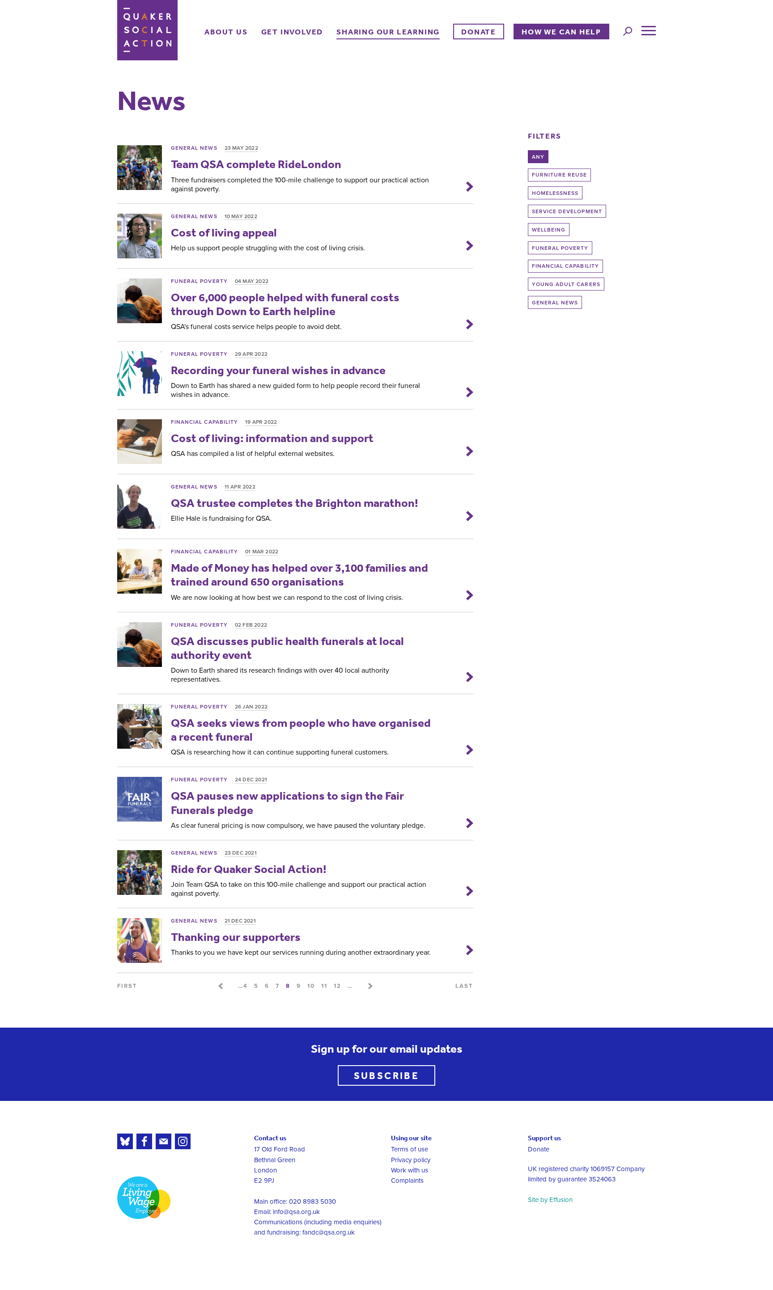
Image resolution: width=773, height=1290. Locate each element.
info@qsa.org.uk (296, 1212)
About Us (225, 31)
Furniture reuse (559, 175)
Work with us (409, 1170)
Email (163, 1141)
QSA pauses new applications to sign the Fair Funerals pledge (287, 802)
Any (538, 157)
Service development (567, 211)
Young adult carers (566, 284)
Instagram (183, 1141)
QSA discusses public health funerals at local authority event (287, 648)
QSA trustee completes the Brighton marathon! (294, 503)
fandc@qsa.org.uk (328, 1232)
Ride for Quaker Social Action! (249, 869)
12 (337, 986)
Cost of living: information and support (272, 438)
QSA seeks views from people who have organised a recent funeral (301, 729)
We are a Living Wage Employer (144, 1197)
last (464, 986)
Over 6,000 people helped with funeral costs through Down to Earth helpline (285, 304)
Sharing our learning (388, 31)
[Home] (147, 30)
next (370, 986)
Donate (478, 31)
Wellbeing (548, 230)
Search (627, 31)
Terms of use (409, 1149)
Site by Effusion (550, 1200)
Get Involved (292, 31)
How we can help (561, 31)
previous (220, 986)
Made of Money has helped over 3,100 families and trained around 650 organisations (299, 574)
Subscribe (387, 1075)
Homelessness (555, 193)
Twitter (125, 1141)
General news (555, 302)
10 (311, 986)
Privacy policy (410, 1160)
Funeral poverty (560, 248)
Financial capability (565, 266)
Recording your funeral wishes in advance (278, 370)
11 (324, 986)
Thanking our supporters (236, 937)
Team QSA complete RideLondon (256, 164)
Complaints (407, 1180)
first (127, 986)
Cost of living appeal (224, 232)
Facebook (144, 1141)
